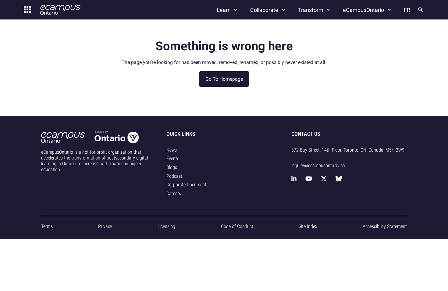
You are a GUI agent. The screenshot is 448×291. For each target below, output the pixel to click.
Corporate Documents (187, 185)
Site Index (308, 226)
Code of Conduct (237, 226)
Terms (47, 226)
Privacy (105, 226)
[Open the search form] (419, 10)
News (171, 150)
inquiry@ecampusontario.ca (318, 165)
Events (172, 158)
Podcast (174, 176)
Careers (173, 193)
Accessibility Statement (385, 226)
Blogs (171, 167)
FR (407, 10)
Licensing (166, 226)
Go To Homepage (224, 79)
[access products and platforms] (27, 9)
